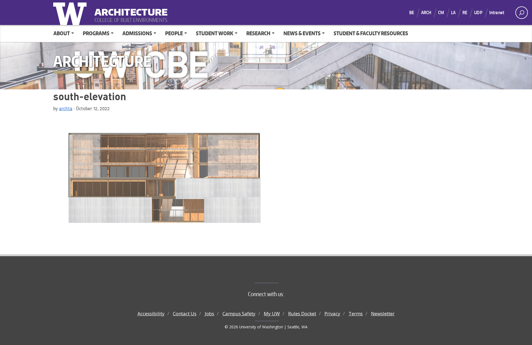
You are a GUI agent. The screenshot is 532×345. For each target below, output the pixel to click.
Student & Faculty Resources (371, 33)
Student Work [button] (214, 33)
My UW (272, 313)
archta (65, 108)
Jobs (209, 313)
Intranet (496, 12)
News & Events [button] (302, 33)
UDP (478, 12)
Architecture (128, 8)
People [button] (174, 33)
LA (453, 12)
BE (411, 12)
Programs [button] (96, 33)
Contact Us (184, 313)
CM (441, 12)
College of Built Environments (277, 273)
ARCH (426, 12)
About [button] (61, 33)
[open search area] (521, 12)
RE (464, 12)
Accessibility (151, 313)
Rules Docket (302, 313)
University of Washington (71, 12)
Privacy (332, 313)
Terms (356, 313)
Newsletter (383, 313)
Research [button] (258, 33)
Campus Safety (238, 313)
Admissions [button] (137, 33)
